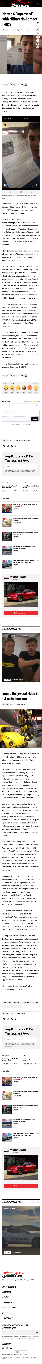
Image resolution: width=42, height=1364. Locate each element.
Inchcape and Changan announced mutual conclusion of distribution (24, 547)
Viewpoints (7, 1299)
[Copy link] (16, 446)
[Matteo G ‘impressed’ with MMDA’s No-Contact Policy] (11, 1057)
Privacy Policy (28, 471)
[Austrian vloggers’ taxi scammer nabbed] (20, 655)
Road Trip (25, 490)
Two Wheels (17, 522)
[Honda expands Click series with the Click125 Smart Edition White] (7, 522)
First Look (5, 29)
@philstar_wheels (18, 576)
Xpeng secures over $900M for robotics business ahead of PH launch (23, 533)
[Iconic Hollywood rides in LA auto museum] (29, 487)
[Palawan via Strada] (20, 1225)
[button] (3, 3)
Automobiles (7, 999)
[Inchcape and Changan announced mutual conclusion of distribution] (7, 550)
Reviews (5, 1294)
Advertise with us (7, 1351)
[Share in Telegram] (12, 446)
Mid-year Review (9, 1284)
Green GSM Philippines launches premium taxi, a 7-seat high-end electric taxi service (25, 561)
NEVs (4, 1309)
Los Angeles (26, 999)
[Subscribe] (34, 466)
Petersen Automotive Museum (20, 1003)
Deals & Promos (9, 1304)
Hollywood (17, 999)
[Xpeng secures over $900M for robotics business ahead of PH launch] (7, 536)
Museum (6, 1003)
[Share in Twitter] (8, 446)
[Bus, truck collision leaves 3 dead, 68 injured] (11, 487)
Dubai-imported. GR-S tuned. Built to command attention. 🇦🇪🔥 (25, 505)
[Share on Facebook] (4, 446)
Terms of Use (8, 472)
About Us (25, 1351)
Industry (16, 508)
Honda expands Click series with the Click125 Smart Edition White (24, 519)
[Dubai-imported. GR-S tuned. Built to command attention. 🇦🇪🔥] (7, 508)
